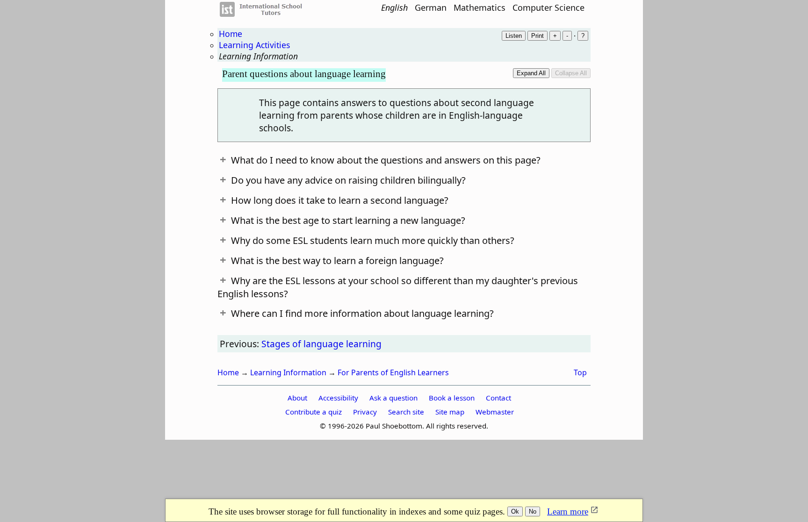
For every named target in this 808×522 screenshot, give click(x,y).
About (297, 397)
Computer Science (548, 7)
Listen (513, 35)
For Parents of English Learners (393, 372)
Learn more (567, 511)
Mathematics (479, 7)
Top (580, 372)
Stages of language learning (321, 343)
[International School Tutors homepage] (266, 14)
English (394, 7)
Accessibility (338, 397)
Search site (406, 411)
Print (537, 35)
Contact (498, 397)
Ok (515, 511)
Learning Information (258, 56)
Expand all (531, 73)
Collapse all (571, 73)
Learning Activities (254, 44)
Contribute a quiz (313, 411)
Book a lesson (452, 397)
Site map (449, 411)
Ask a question (393, 397)
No (532, 511)
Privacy (365, 411)
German (431, 7)
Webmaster (495, 411)
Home (230, 33)
